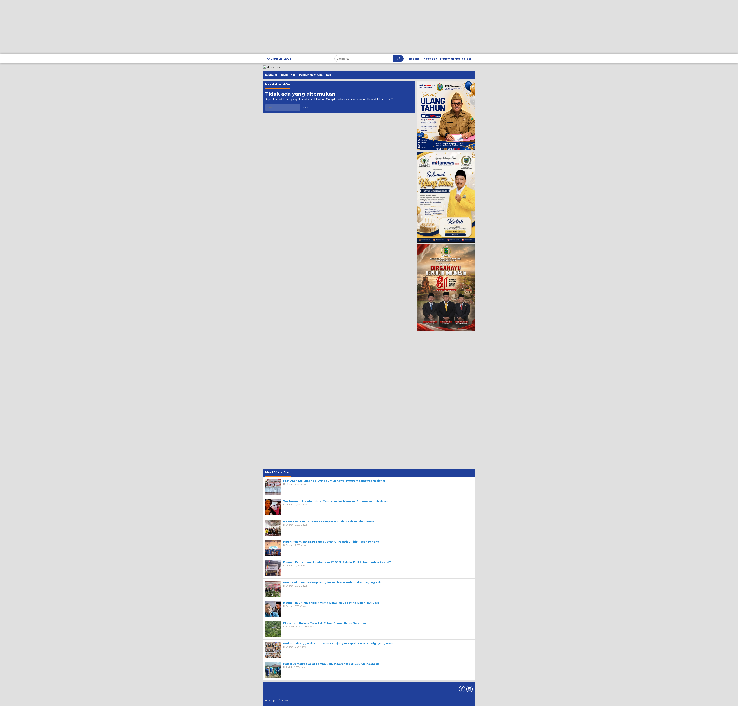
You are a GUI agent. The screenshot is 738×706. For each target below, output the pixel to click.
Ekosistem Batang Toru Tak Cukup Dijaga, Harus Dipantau (324, 623)
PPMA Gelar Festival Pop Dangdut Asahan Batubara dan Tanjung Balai (332, 582)
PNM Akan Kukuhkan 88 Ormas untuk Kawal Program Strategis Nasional (334, 480)
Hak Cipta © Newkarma (280, 700)
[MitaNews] (271, 67)
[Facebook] (461, 689)
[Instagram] (469, 689)
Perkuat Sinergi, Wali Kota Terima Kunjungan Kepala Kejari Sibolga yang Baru (338, 643)
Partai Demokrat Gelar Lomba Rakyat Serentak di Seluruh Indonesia (331, 663)
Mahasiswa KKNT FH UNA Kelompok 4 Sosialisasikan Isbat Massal (329, 521)
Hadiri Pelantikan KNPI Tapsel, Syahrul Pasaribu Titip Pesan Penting (331, 541)
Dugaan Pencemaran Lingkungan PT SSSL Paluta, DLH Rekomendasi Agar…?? (337, 562)
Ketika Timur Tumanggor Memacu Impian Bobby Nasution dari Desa (331, 602)
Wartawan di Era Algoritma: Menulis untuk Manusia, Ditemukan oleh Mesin (335, 500)
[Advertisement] (115, 27)
